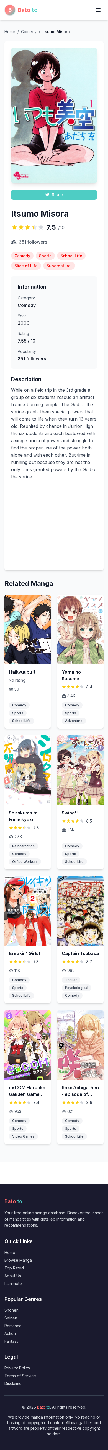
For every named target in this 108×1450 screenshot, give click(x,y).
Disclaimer (13, 1383)
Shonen (11, 1310)
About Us (12, 1275)
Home (9, 31)
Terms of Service (20, 1375)
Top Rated (14, 1268)
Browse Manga (18, 1260)
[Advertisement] (54, 529)
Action (10, 1333)
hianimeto (13, 1283)
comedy (29, 31)
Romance (13, 1325)
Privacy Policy (17, 1368)
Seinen (10, 1318)
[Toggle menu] (98, 10)
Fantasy (11, 1341)
